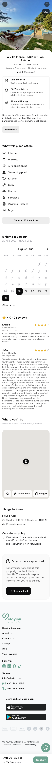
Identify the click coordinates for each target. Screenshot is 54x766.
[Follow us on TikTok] (19, 666)
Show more (11, 129)
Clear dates (8, 305)
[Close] (47, 4)
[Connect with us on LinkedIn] (9, 666)
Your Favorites (9, 654)
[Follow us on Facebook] (14, 666)
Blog (4, 648)
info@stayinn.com (11, 678)
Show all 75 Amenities (26, 220)
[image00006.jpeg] (26, 27)
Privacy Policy (30, 745)
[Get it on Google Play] (26, 717)
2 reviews (29, 72)
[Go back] (4, 4)
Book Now (40, 760)
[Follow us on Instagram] (4, 666)
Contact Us (8, 638)
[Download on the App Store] (26, 707)
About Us (7, 633)
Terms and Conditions (11, 745)
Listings (6, 643)
